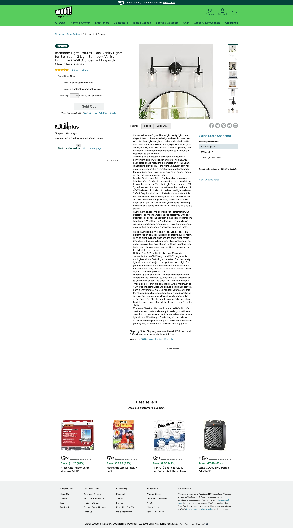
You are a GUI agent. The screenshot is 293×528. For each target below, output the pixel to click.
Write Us (88, 512)
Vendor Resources (155, 512)
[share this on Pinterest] (223, 125)
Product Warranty (92, 503)
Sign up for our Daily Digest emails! (100, 113)
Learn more (169, 2)
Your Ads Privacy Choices (192, 524)
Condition (63, 76)
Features (133, 125)
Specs (147, 125)
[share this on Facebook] (211, 125)
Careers (63, 498)
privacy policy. (207, 509)
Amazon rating (80, 70)
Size (66, 88)
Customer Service (92, 494)
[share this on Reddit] (229, 125)
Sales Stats (163, 125)
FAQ (62, 503)
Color (66, 82)
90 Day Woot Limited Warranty (157, 339)
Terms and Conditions (156, 498)
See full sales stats (209, 179)
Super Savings (73, 34)
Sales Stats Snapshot (215, 136)
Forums (210, 14)
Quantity (64, 95)
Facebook (120, 494)
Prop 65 (150, 503)
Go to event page (92, 148)
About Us (64, 494)
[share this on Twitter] (217, 125)
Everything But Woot (126, 507)
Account (222, 14)
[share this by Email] (235, 125)
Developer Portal (124, 512)
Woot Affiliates (153, 494)
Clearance (59, 34)
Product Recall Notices (95, 507)
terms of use (191, 509)
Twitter (119, 498)
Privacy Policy (152, 507)
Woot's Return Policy (94, 498)
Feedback (64, 507)
